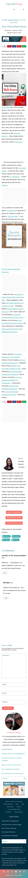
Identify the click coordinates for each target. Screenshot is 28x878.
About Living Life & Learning (14, 801)
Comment (6, 655)
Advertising (10, 806)
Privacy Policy (19, 812)
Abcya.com (19, 142)
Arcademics (11, 210)
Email (4, 693)
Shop (17, 804)
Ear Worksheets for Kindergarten (13, 773)
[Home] (2, 20)
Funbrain (5, 185)
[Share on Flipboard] (19, 46)
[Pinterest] (4, 871)
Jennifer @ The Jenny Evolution (14, 555)
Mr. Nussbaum (15, 176)
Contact (19, 806)
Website (5, 702)
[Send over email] (24, 46)
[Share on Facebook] (14, 46)
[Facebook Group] (16, 871)
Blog (23, 804)
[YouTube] (24, 871)
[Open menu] (14, 9)
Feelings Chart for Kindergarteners (13, 753)
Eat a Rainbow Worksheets (11, 769)
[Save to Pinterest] (9, 46)
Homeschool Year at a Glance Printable (11, 824)
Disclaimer (8, 812)
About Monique (8, 804)
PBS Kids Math (13, 216)
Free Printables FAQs (14, 809)
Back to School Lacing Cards (11, 765)
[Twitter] (20, 871)
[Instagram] (8, 871)
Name (4, 684)
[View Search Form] (23, 9)
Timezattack (6, 107)
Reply (4, 573)
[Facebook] (12, 871)
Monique (8, 30)
